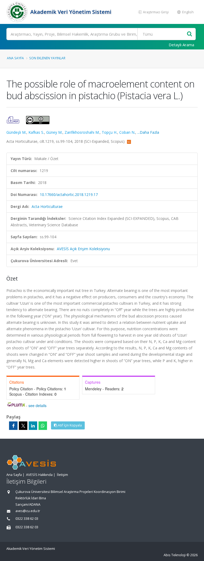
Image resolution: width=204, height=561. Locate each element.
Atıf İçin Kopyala (69, 425)
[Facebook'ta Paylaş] (13, 425)
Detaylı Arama (181, 44)
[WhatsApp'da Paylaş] (43, 425)
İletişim (62, 474)
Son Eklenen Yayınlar (47, 58)
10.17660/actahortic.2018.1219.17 (69, 194)
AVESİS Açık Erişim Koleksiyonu (83, 248)
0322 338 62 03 (26, 518)
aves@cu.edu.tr (27, 511)
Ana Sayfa (15, 58)
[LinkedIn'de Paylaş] (33, 425)
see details (37, 405)
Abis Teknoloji (175, 555)
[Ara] (190, 34)
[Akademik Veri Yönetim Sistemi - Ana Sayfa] (17, 12)
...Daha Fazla (148, 132)
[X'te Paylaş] (23, 425)
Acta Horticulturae (47, 206)
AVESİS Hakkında (39, 474)
